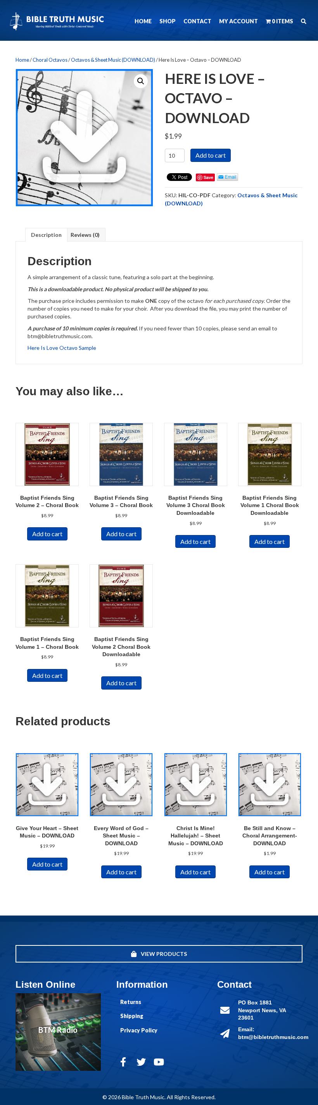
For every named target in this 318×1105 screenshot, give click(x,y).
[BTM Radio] (58, 1032)
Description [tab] (46, 234)
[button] (303, 21)
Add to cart (210, 155)
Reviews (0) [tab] (85, 234)
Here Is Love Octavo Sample (62, 347)
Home (22, 60)
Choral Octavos (50, 60)
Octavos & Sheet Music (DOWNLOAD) (113, 60)
